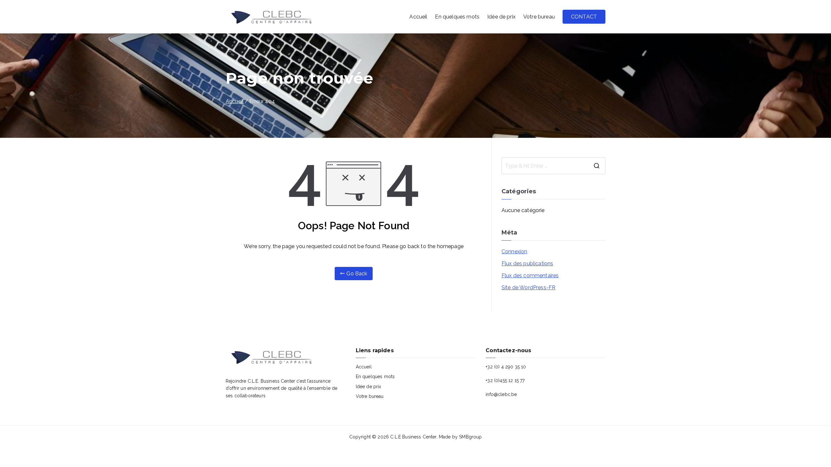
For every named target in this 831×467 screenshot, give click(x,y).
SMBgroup (470, 436)
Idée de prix (501, 17)
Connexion (514, 251)
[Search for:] (553, 166)
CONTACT (584, 17)
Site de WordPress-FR (528, 287)
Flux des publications (527, 263)
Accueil (418, 17)
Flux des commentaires (530, 275)
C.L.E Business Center (413, 436)
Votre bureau (539, 17)
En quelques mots (457, 17)
